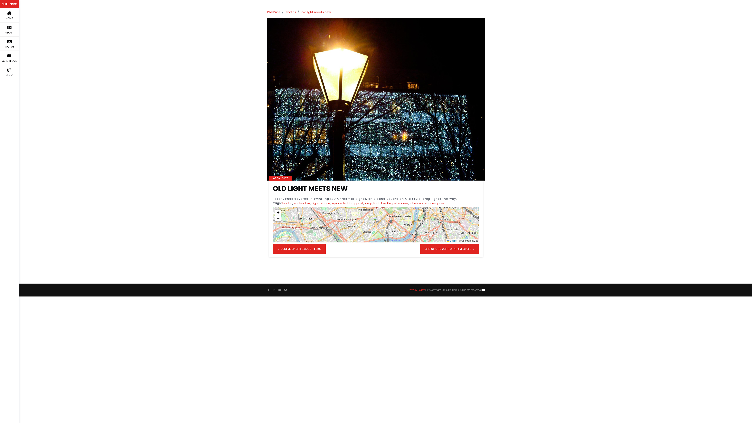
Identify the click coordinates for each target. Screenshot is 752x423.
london (287, 203)
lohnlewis (416, 203)
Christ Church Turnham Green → (450, 249)
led (345, 203)
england (300, 203)
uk (308, 203)
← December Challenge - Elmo (299, 249)
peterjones (400, 203)
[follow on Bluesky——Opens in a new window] (285, 290)
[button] (376, 221)
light (376, 203)
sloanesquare (434, 203)
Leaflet (453, 240)
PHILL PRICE (9, 4)
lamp (368, 203)
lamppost (356, 203)
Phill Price (273, 12)
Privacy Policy (417, 290)
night (315, 203)
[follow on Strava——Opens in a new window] (268, 290)
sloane (325, 203)
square (337, 203)
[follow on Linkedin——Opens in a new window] (279, 290)
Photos (291, 12)
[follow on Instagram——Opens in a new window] (274, 290)
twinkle (386, 203)
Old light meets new (316, 12)
